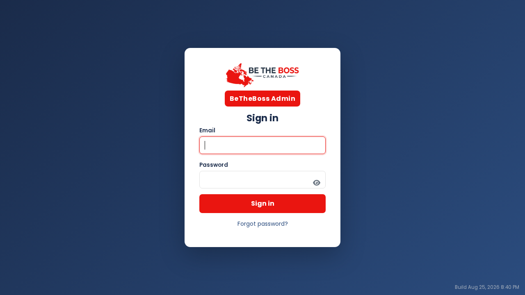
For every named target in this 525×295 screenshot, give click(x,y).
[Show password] (317, 182)
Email (207, 130)
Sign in (262, 203)
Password (213, 165)
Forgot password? (262, 224)
